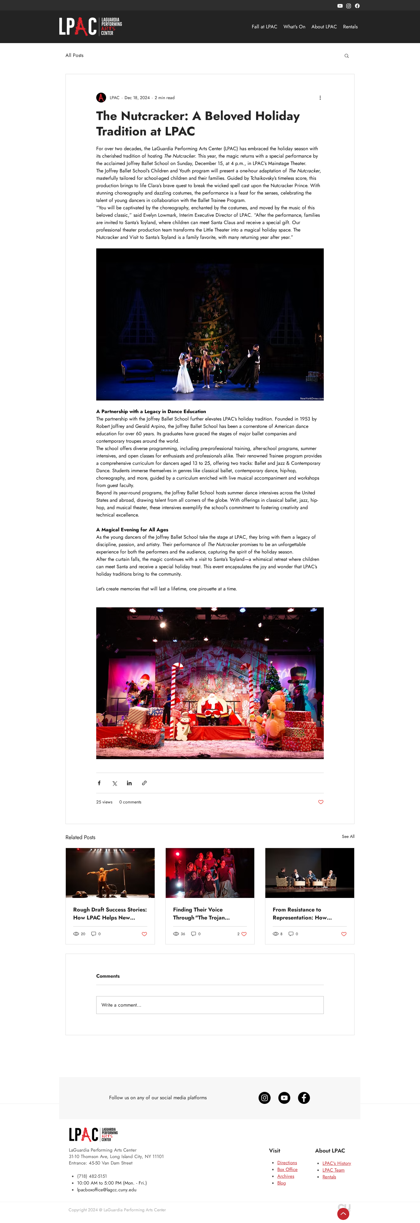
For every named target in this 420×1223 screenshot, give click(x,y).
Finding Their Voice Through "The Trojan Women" (199, 914)
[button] (347, 55)
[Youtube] (340, 6)
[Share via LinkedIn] (129, 783)
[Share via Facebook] (99, 783)
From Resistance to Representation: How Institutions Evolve (300, 914)
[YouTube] (284, 1098)
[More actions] (320, 97)
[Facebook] (357, 6)
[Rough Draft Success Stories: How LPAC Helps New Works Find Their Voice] (110, 873)
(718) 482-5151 (92, 1176)
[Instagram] (349, 6)
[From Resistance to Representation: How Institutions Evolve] (309, 873)
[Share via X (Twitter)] (114, 783)
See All (348, 836)
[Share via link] (144, 783)
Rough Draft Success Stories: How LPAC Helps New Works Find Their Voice (110, 914)
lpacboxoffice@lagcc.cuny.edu (107, 1189)
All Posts (74, 55)
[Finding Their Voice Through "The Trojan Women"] (210, 873)
